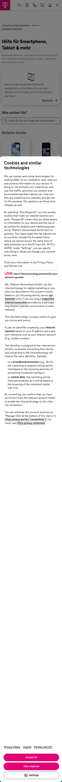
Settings (34, 775)
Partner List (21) (43, 747)
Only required (31, 766)
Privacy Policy (12, 747)
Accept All (31, 757)
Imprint (27, 747)
